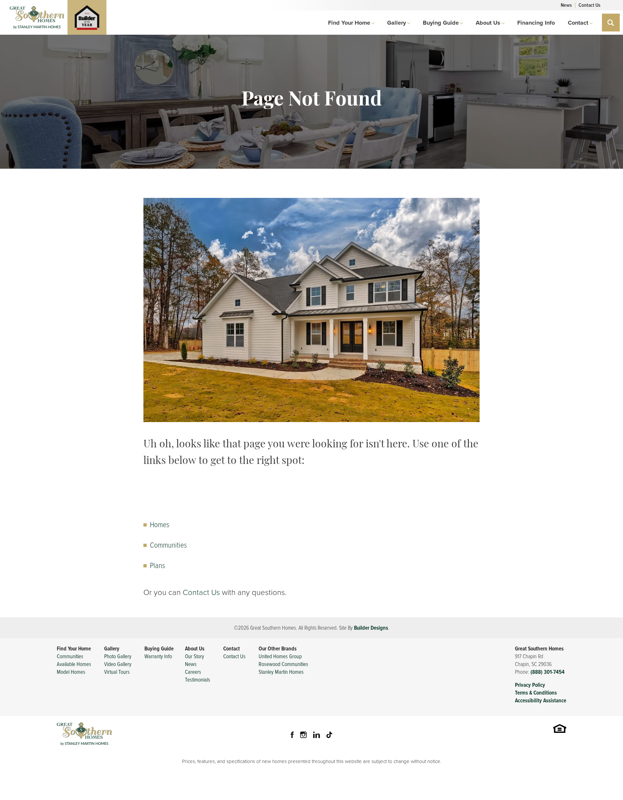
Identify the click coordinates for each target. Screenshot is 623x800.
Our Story (194, 656)
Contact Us (589, 5)
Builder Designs (371, 628)
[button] (611, 22)
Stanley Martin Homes (281, 671)
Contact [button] (578, 22)
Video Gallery (117, 664)
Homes (159, 524)
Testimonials (197, 679)
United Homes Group (280, 656)
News (566, 5)
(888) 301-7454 (548, 672)
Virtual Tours (117, 671)
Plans (157, 565)
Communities (168, 544)
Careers (193, 671)
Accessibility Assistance (540, 700)
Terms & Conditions (536, 693)
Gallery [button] (396, 22)
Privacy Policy (530, 685)
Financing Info (536, 22)
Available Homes (74, 664)
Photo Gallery (117, 656)
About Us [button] (488, 22)
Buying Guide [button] (441, 22)
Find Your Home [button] (349, 22)
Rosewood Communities (283, 664)
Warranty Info (158, 656)
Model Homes (71, 671)
